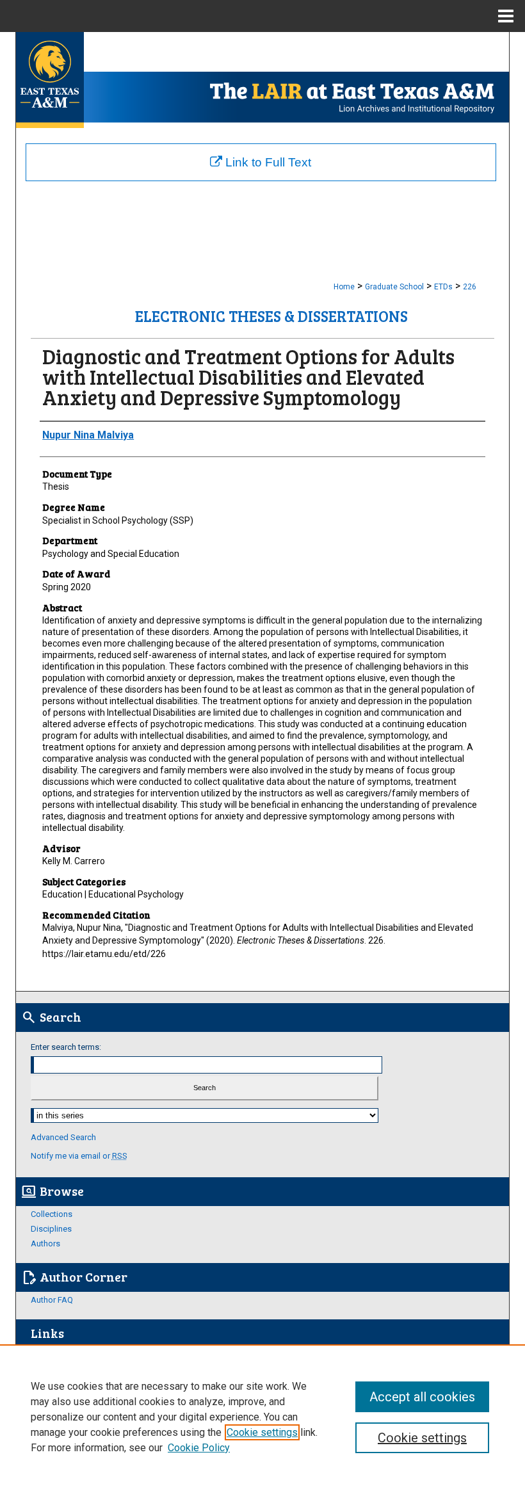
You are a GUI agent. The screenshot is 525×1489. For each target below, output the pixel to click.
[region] (262, 1416)
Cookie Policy (199, 1448)
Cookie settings (262, 1432)
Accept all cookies (422, 1396)
